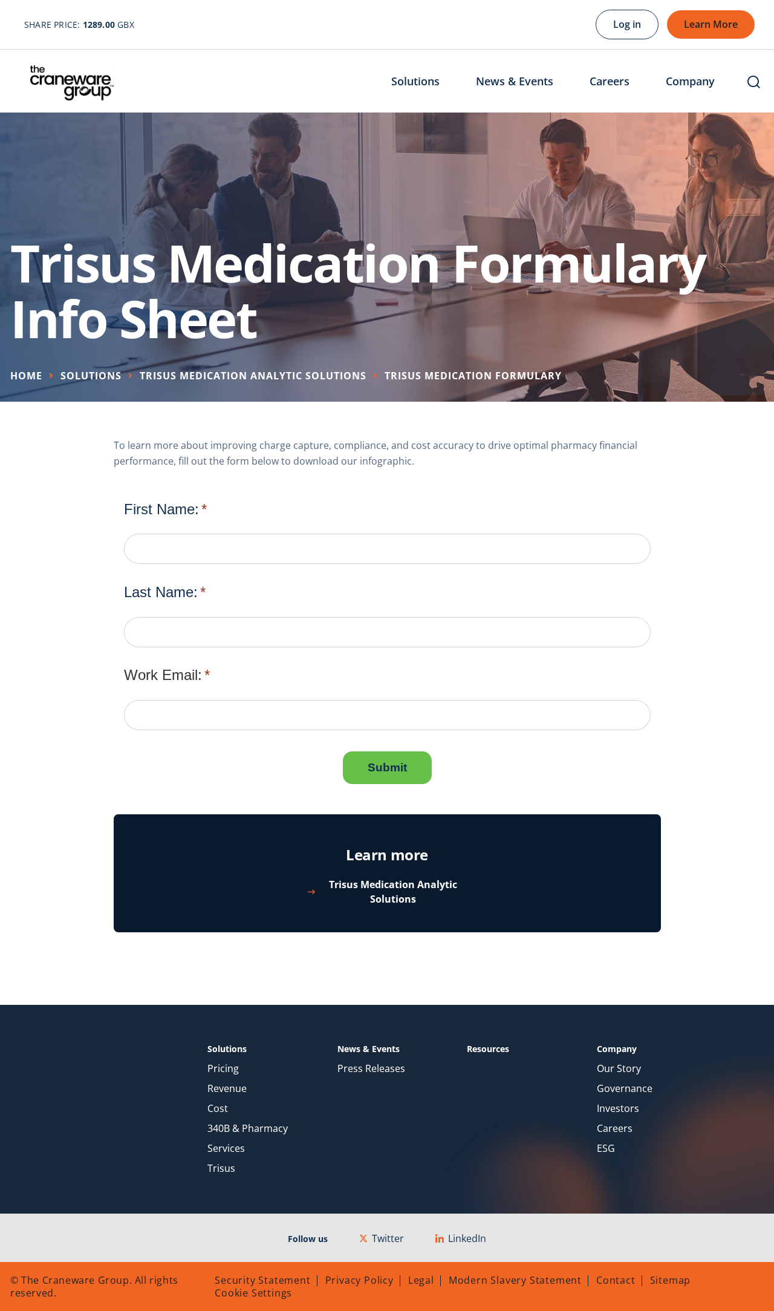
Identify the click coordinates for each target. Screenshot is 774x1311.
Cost (217, 1108)
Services (226, 1148)
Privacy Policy (359, 1280)
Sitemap (670, 1280)
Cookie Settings (253, 1293)
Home (26, 375)
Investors (618, 1108)
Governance (624, 1088)
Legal (421, 1280)
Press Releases (371, 1068)
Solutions (91, 375)
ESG (606, 1148)
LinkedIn (467, 1238)
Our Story (619, 1068)
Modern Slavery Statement (515, 1280)
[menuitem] (424, 82)
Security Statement (262, 1280)
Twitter (388, 1238)
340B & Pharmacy (247, 1128)
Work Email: (163, 675)
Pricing (223, 1068)
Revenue (227, 1088)
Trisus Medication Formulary (473, 375)
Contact (616, 1280)
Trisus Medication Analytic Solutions (253, 375)
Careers (615, 1128)
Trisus (221, 1168)
